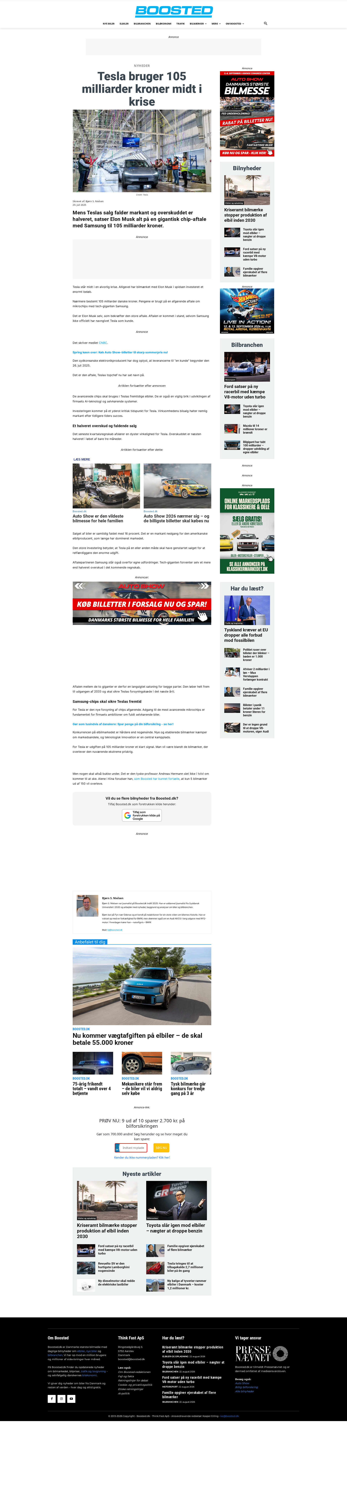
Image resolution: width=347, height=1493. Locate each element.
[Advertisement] (173, 47)
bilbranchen (55, 1355)
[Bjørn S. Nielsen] (87, 913)
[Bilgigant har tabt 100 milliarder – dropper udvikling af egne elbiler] (232, 445)
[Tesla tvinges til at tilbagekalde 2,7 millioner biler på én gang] (155, 1268)
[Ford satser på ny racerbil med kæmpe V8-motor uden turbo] (86, 1250)
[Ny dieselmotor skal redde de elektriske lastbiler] (86, 1285)
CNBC (103, 343)
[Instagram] (61, 1399)
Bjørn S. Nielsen (95, 201)
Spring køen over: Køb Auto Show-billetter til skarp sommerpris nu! (120, 352)
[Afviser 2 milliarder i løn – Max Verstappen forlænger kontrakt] (232, 672)
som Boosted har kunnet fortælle (156, 778)
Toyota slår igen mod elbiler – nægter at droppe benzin (175, 1228)
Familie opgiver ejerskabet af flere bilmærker (185, 1247)
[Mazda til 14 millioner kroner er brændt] (232, 429)
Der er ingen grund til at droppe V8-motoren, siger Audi (256, 728)
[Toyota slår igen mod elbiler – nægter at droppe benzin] (176, 1200)
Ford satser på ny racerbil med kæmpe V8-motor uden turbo (117, 1249)
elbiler (81, 1351)
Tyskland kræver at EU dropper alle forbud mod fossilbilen (246, 635)
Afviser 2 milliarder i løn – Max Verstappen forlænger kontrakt (256, 674)
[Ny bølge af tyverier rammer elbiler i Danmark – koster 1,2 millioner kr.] (155, 1285)
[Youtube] (71, 1399)
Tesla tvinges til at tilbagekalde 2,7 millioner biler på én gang (185, 1267)
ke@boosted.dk (229, 1416)
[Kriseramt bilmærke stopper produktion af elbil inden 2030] (107, 1200)
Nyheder (142, 65)
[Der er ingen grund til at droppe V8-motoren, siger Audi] (232, 727)
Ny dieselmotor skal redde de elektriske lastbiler (116, 1282)
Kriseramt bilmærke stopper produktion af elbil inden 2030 (107, 1231)
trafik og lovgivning (93, 1371)
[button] (265, 23)
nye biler (91, 1351)
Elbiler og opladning (87, 1218)
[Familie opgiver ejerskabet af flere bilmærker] (155, 1250)
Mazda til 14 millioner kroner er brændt (255, 429)
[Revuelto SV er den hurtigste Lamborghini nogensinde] (86, 1268)
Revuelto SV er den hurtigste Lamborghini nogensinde (114, 1267)
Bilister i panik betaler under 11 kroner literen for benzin (254, 710)
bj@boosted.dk (115, 930)
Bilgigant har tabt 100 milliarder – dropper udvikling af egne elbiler (256, 447)
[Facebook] (52, 1399)
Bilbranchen (152, 1218)
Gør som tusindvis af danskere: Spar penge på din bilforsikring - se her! (123, 724)
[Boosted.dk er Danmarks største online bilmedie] (173, 11)
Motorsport (230, 379)
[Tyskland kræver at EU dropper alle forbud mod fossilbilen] (247, 610)
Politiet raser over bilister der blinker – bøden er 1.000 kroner (256, 655)
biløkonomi (89, 1375)
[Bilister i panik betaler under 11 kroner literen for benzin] (232, 708)
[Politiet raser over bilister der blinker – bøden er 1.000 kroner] (232, 653)
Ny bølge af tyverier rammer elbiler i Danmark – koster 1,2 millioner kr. (186, 1284)
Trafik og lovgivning (234, 623)
